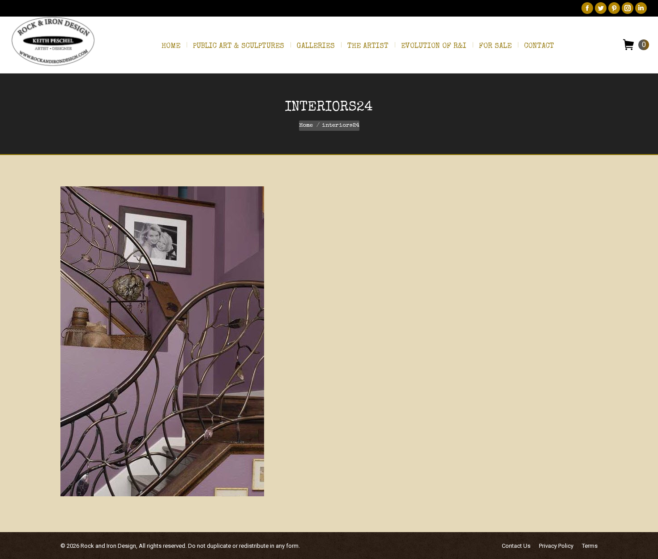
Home (306, 126)
